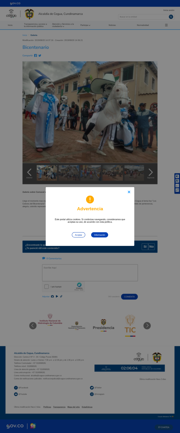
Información (99, 235)
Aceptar (78, 235)
